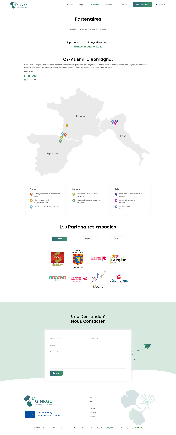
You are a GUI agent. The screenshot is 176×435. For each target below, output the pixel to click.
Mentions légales (59, 428)
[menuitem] (70, 4)
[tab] (59, 239)
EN (164, 4)
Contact (92, 416)
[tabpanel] (88, 269)
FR (159, 4)
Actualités (93, 412)
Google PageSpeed (98, 428)
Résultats (93, 409)
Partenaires (93, 405)
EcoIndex (77, 428)
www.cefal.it (31, 80)
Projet (91, 401)
